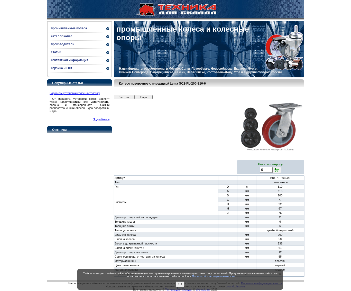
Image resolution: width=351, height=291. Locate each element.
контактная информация (69, 60)
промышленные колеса (69, 28)
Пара (143, 97)
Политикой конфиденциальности (213, 276)
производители (62, 44)
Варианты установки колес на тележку (75, 93)
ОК (180, 284)
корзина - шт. (62, 68)
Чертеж (124, 97)
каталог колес (61, 36)
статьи (56, 52)
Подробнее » (101, 119)
